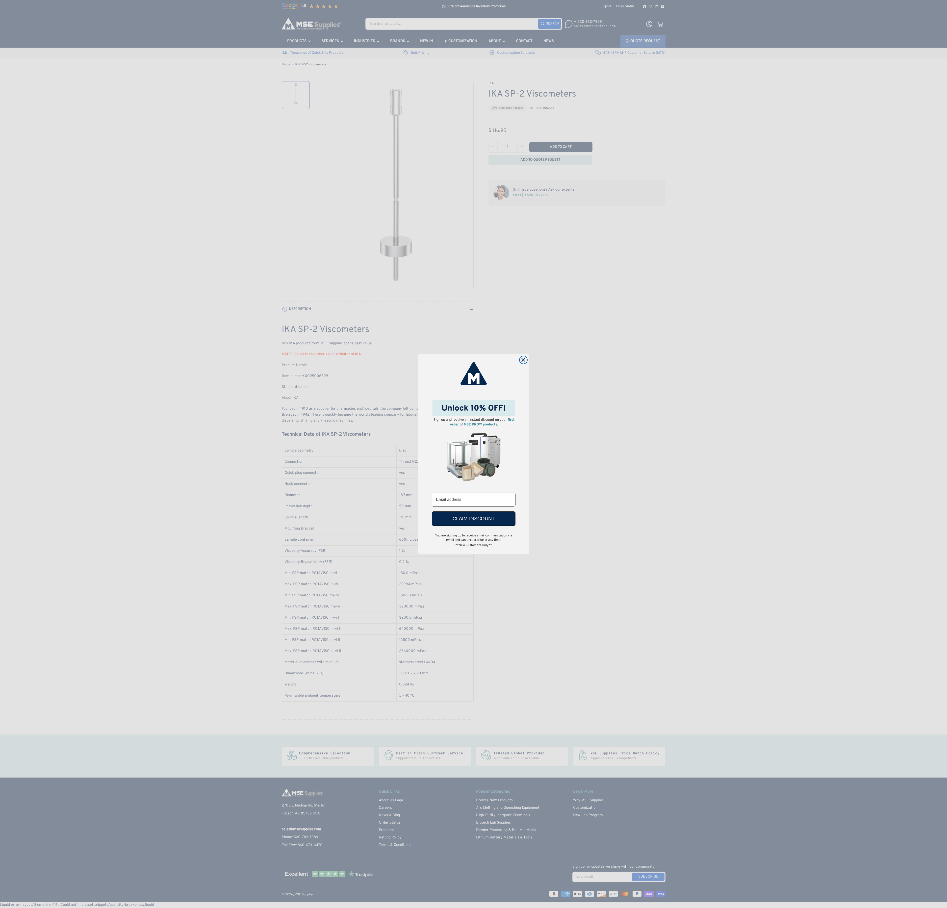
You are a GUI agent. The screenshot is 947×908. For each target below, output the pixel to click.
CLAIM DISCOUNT (474, 518)
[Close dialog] (523, 360)
